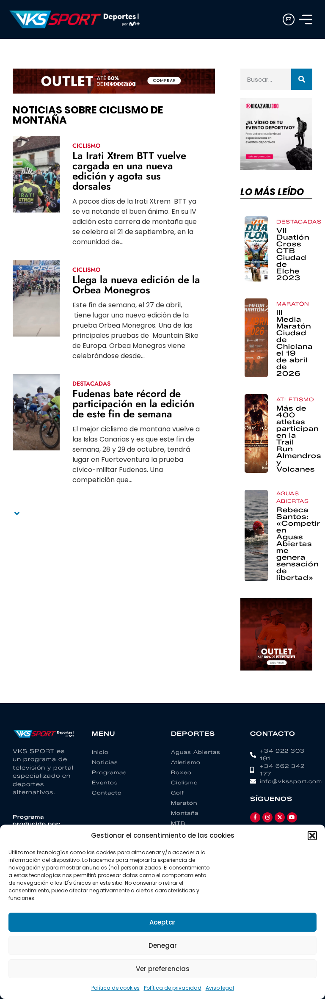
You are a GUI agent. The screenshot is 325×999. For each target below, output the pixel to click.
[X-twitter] (280, 817)
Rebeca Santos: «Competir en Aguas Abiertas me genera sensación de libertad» (298, 544)
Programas (109, 772)
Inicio (100, 752)
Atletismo (295, 399)
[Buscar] (301, 79)
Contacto (107, 792)
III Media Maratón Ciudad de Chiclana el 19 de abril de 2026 (294, 343)
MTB (178, 823)
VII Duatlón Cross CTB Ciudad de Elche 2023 (292, 254)
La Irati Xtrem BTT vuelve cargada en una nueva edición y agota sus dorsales (129, 170)
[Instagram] (267, 817)
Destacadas (91, 383)
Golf (177, 792)
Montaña (184, 813)
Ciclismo (86, 145)
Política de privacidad (172, 987)
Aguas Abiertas (292, 497)
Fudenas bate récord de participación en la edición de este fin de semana (133, 403)
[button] (312, 835)
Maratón (292, 304)
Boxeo (181, 772)
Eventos (105, 782)
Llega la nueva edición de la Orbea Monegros (136, 284)
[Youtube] (292, 817)
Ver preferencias (163, 968)
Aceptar (162, 922)
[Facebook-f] (255, 817)
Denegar (163, 945)
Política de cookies (115, 987)
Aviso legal (220, 987)
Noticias (105, 762)
